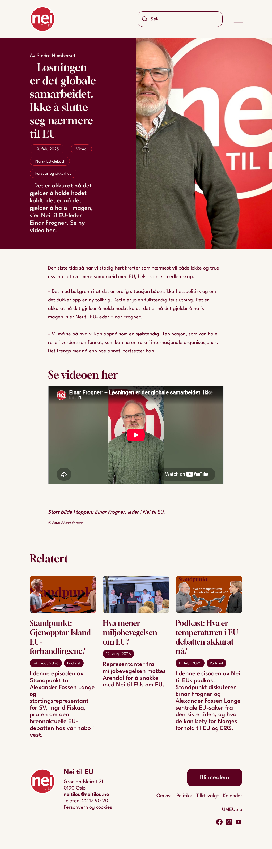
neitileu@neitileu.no (86, 794)
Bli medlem (214, 777)
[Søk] (144, 19)
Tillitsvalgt (207, 795)
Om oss (164, 795)
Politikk (184, 795)
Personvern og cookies (88, 807)
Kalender (232, 795)
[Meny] (238, 19)
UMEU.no (232, 809)
